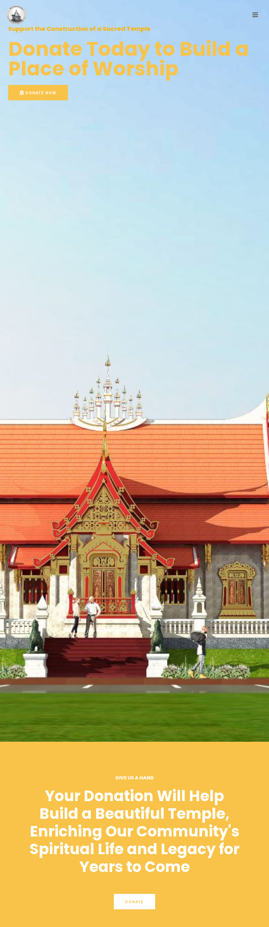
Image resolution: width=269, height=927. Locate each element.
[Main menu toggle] (255, 15)
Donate (134, 901)
